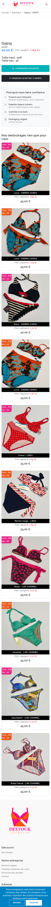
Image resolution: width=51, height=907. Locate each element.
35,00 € (25, 463)
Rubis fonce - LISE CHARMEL (25, 783)
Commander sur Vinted (27, 68)
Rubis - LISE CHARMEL (25, 586)
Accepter (33, 902)
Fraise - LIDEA (25, 455)
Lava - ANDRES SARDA (25, 193)
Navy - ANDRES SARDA (25, 324)
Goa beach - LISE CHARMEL (26, 718)
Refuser (17, 902)
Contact (5, 876)
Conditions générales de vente (15, 869)
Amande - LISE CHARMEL (25, 652)
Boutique (16, 12)
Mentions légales (9, 866)
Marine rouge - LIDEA (25, 521)
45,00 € (25, 201)
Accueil (5, 12)
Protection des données (12, 873)
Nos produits (7, 853)
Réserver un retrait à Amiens (27, 78)
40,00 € (25, 332)
